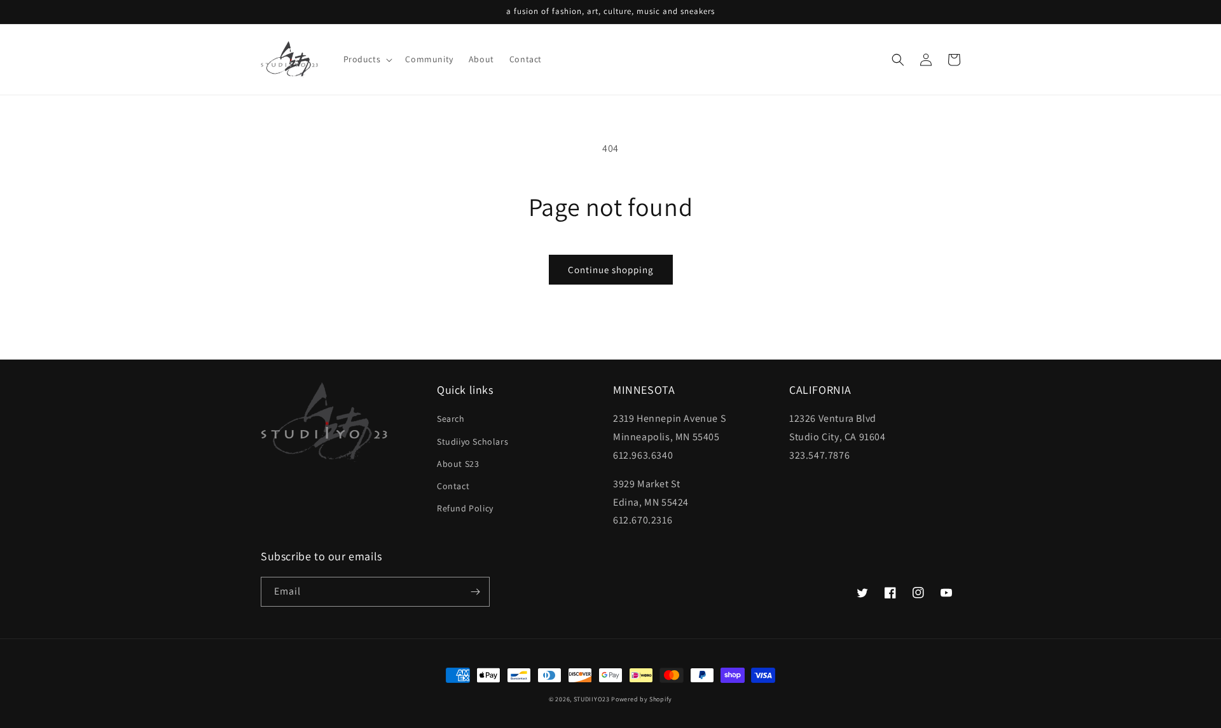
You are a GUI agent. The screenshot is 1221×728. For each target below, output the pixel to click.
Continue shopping (611, 270)
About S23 (458, 463)
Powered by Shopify (641, 699)
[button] (367, 59)
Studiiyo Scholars (472, 441)
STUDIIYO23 (592, 699)
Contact (453, 486)
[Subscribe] (475, 592)
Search (451, 418)
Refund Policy (465, 508)
